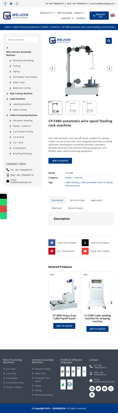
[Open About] (84, 13)
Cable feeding (72, 182)
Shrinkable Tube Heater (25, 76)
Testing (16, 65)
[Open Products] (54, 13)
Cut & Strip (18, 137)
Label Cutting (20, 109)
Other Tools (19, 82)
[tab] (57, 200)
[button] (52, 68)
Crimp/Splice (19, 148)
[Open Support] (72, 18)
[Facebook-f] (5, 4)
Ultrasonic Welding (22, 120)
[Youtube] (11, 4)
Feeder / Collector (51, 27)
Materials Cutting (22, 87)
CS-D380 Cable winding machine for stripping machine (97, 318)
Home (8, 27)
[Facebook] (92, 388)
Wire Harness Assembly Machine (18, 53)
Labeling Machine (22, 104)
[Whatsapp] (17, 4)
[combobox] (22, 39)
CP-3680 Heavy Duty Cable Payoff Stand (64, 317)
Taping (16, 71)
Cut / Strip (18, 142)
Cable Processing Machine (26, 27)
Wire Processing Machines (12, 361)
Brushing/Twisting (22, 153)
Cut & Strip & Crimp (23, 131)
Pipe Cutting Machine (21, 93)
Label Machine (17, 98)
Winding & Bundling (23, 60)
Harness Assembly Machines (42, 361)
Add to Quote (60, 160)
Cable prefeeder (88, 182)
